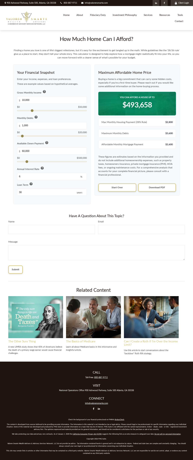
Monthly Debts (27, 117)
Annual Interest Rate (30, 168)
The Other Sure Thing (22, 341)
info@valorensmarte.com (96, 3)
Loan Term (25, 184)
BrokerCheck (119, 419)
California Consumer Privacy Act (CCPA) (87, 434)
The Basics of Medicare (80, 341)
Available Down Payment (33, 143)
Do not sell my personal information (167, 434)
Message (12, 242)
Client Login (183, 3)
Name (11, 221)
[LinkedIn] (156, 3)
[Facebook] (164, 3)
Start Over (117, 187)
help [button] (44, 91)
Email (101, 221)
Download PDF (157, 187)
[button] (66, 15)
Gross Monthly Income (31, 92)
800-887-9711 (70, 3)
